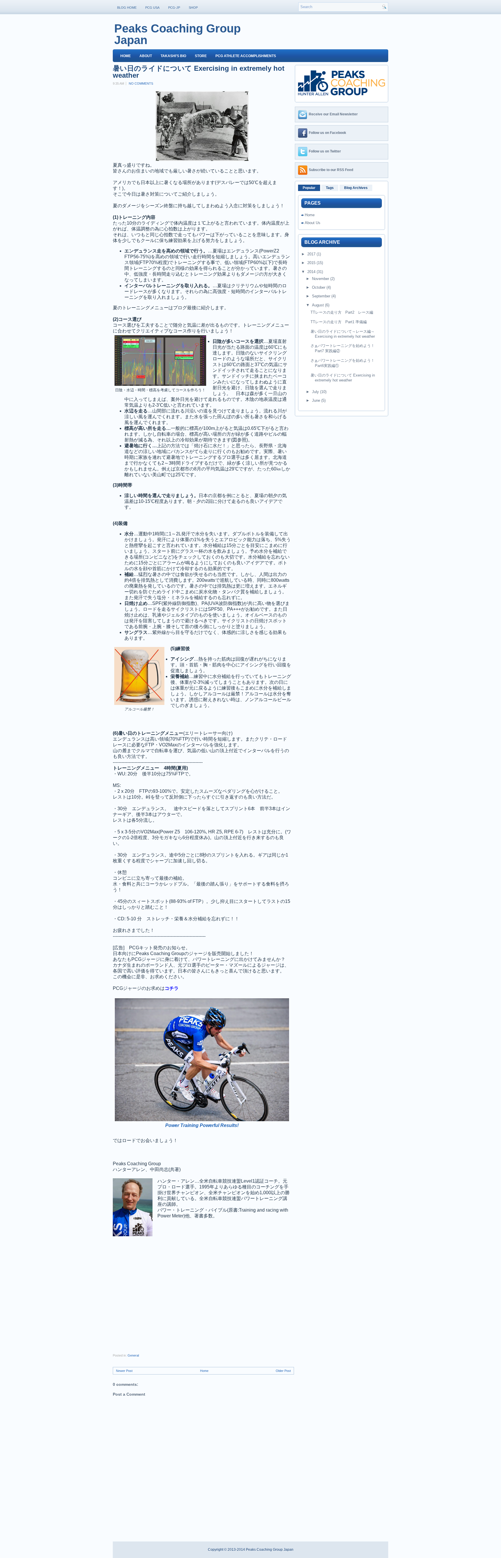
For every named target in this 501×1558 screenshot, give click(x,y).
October (319, 287)
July (316, 392)
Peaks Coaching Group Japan (177, 34)
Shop (193, 7)
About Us (312, 223)
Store (201, 56)
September (321, 296)
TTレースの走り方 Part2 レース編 (342, 312)
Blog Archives (356, 188)
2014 (312, 272)
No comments (141, 83)
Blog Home (127, 7)
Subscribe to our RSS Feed (331, 170)
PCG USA (152, 7)
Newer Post (124, 1370)
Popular (309, 188)
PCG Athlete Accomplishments (245, 56)
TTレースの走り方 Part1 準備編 (339, 322)
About (145, 56)
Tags (330, 188)
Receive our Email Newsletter (333, 114)
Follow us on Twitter (325, 151)
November (321, 279)
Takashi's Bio (173, 56)
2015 (312, 263)
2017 (312, 254)
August (318, 305)
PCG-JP (174, 7)
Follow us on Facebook (327, 133)
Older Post (283, 1370)
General (133, 1355)
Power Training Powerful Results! (202, 1125)
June (316, 400)
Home (125, 56)
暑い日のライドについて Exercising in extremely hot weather (198, 72)
